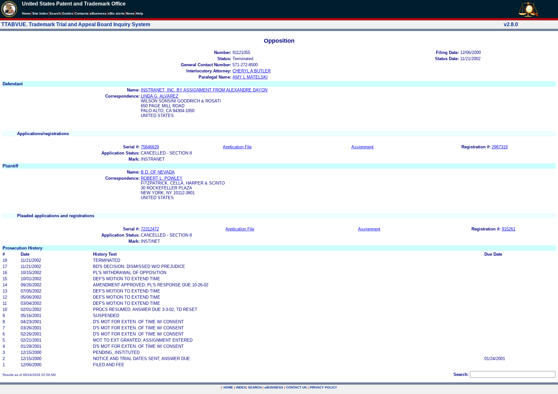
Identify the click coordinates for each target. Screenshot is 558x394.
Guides (67, 13)
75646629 (150, 146)
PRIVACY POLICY (323, 387)
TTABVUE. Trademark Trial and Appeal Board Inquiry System (75, 24)
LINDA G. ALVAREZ (159, 96)
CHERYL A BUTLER (251, 71)
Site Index (40, 13)
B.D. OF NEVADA (158, 172)
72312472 (150, 229)
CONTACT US (296, 387)
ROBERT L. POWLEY (161, 178)
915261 (508, 229)
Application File (237, 146)
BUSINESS (273, 387)
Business (98, 13)
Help (139, 13)
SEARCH (255, 387)
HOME (228, 387)
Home (26, 13)
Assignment (362, 146)
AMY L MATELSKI (250, 77)
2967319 (500, 146)
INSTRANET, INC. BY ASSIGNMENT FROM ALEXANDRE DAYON (204, 90)
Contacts (81, 13)
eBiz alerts (116, 13)
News (130, 13)
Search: (461, 374)
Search (55, 13)
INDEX (241, 387)
